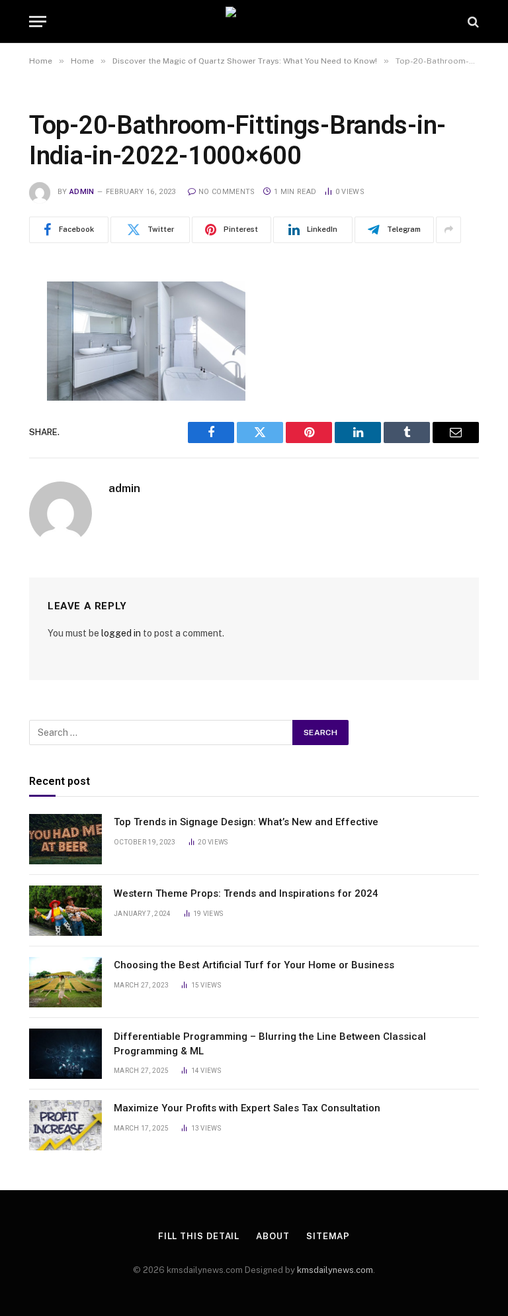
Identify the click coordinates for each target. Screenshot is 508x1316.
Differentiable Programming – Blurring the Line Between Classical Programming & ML (270, 1043)
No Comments (226, 191)
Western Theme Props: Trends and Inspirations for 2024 (246, 893)
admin (82, 191)
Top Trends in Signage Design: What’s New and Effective (246, 822)
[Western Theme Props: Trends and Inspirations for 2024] (65, 911)
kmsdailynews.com (335, 1270)
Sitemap (328, 1236)
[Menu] (37, 21)
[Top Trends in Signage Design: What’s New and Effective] (65, 839)
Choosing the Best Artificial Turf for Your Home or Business (254, 965)
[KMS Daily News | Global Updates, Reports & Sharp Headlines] (254, 21)
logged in (121, 633)
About (273, 1236)
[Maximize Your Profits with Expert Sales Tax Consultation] (65, 1125)
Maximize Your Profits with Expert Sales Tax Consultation (247, 1108)
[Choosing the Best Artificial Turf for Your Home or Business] (65, 982)
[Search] (472, 21)
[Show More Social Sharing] (448, 230)
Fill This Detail (199, 1236)
